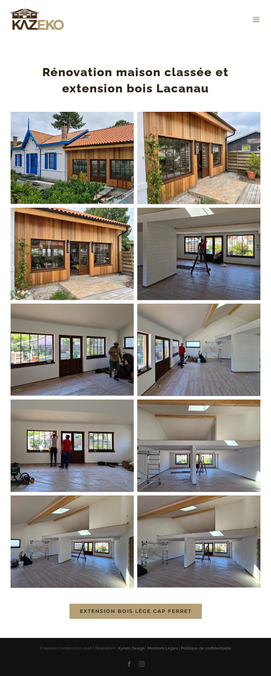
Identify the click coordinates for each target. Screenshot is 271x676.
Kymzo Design (131, 648)
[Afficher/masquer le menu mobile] (256, 19)
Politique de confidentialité (206, 648)
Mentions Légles (162, 648)
